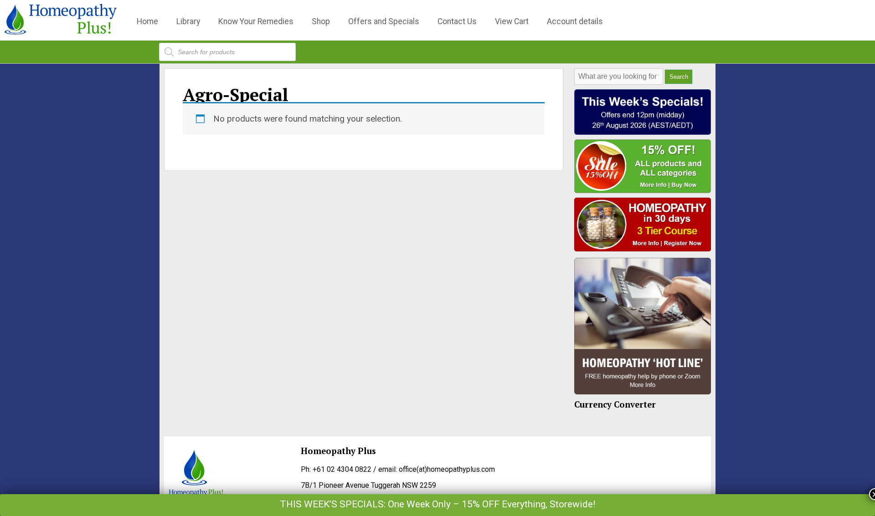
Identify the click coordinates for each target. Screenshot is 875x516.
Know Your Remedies (255, 21)
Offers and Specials (383, 21)
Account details (575, 21)
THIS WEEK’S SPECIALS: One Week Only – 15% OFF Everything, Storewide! (437, 504)
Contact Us (457, 21)
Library (188, 21)
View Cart (512, 21)
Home (147, 21)
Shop (321, 21)
